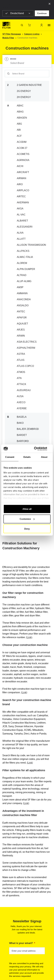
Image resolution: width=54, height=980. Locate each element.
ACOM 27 (22, 148)
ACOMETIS (23, 154)
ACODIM (21, 142)
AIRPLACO (23, 190)
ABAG (20, 111)
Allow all (27, 509)
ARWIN (21, 335)
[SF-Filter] (6, 25)
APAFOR (22, 317)
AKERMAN (23, 202)
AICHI (20, 166)
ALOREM (22, 263)
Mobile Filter (8, 38)
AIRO (20, 184)
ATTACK (21, 384)
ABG (19, 123)
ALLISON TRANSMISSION (31, 245)
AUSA (20, 396)
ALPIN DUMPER (26, 269)
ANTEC (21, 311)
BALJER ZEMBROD (28, 429)
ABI (19, 130)
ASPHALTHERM (26, 348)
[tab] (27, 61)
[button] (42, 13)
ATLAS (20, 360)
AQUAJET (22, 323)
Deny (27, 528)
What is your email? (21, 943)
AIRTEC (21, 196)
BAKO (20, 423)
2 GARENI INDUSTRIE (29, 85)
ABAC (20, 105)
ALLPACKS (23, 251)
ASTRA (21, 354)
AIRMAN (21, 178)
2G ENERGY (24, 91)
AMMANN (22, 293)
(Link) (29, 637)
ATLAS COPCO (25, 366)
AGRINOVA (23, 160)
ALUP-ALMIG (24, 281)
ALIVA (20, 232)
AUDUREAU (24, 390)
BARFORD (23, 441)
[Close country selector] (49, 4)
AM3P (20, 287)
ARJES (21, 329)
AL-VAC (21, 214)
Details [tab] (27, 457)
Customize (25, 518)
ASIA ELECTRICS (27, 341)
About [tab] (44, 457)
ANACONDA (24, 299)
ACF (19, 136)
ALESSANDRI (24, 226)
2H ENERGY (24, 97)
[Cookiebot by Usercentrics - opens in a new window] (38, 449)
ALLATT (21, 239)
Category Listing (31, 34)
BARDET (22, 435)
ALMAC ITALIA (25, 257)
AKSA (20, 208)
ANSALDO (22, 305)
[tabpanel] (27, 288)
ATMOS (21, 372)
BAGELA (22, 417)
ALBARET (22, 220)
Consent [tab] (9, 457)
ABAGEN (22, 117)
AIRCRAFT (23, 172)
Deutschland (17, 13)
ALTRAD (21, 275)
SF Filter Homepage (11, 34)
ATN (19, 378)
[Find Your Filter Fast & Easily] (22, 25)
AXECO (21, 402)
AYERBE (22, 408)
